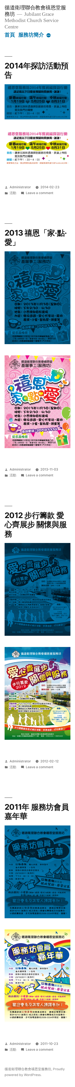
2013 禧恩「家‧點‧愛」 (36, 237)
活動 (13, 193)
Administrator (20, 187)
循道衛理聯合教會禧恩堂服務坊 (28, 1069)
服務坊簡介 (31, 35)
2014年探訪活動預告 (37, 70)
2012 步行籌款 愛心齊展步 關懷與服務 (36, 524)
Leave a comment (39, 193)
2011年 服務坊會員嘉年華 (37, 811)
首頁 (10, 35)
